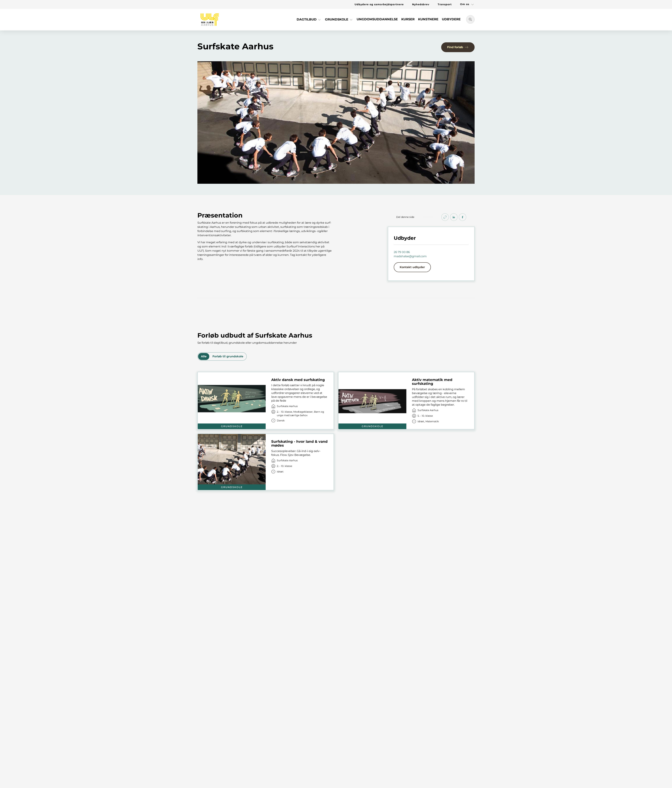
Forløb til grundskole (227, 356)
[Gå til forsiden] (209, 19)
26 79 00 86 (402, 252)
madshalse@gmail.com (410, 256)
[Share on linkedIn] (453, 217)
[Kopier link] (445, 217)
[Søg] (470, 19)
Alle (203, 356)
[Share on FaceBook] (462, 217)
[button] (309, 20)
